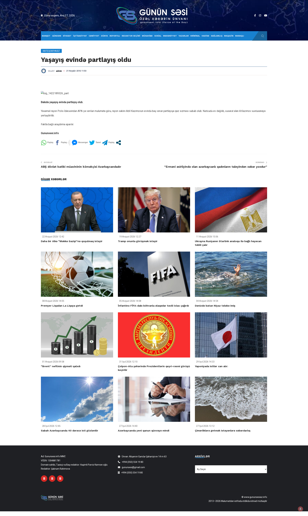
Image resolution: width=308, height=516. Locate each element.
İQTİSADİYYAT (80, 36)
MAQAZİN (228, 36)
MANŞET (46, 36)
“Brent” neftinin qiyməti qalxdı (60, 366)
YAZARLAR (184, 36)
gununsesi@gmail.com (133, 467)
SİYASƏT (67, 36)
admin (59, 71)
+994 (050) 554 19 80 (132, 462)
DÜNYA (104, 36)
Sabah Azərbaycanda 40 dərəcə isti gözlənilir (69, 430)
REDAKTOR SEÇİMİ (131, 36)
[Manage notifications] (300, 508)
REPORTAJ (115, 36)
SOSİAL (157, 36)
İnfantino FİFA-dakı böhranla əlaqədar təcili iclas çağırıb (153, 305)
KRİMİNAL (195, 36)
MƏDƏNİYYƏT (170, 36)
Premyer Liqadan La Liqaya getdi (62, 305)
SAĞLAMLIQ (216, 36)
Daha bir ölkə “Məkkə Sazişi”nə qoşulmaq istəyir (72, 241)
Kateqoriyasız (51, 51)
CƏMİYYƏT (94, 36)
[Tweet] (95, 142)
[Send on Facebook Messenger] (80, 142)
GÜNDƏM (56, 36)
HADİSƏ (205, 36)
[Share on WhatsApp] (47, 142)
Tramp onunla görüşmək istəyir (138, 241)
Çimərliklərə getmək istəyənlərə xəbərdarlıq (222, 430)
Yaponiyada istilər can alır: (211, 366)
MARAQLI (239, 36)
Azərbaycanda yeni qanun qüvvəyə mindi (143, 430)
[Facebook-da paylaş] (61, 142)
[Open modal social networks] (118, 142)
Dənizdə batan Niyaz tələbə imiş (215, 305)
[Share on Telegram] (108, 142)
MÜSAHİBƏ (147, 36)
